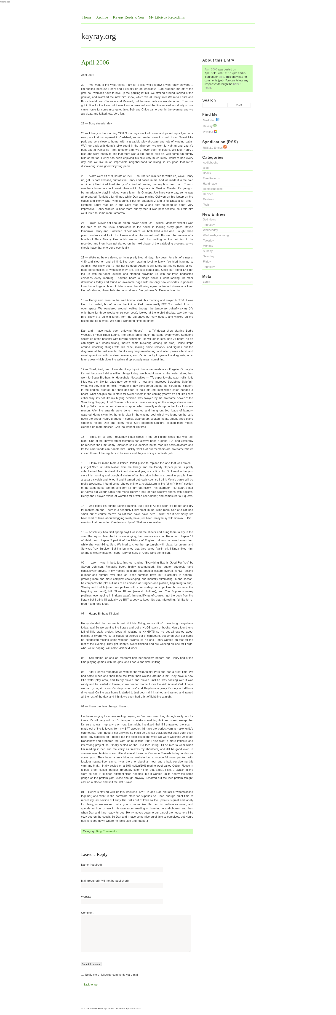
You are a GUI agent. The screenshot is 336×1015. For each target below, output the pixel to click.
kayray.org (98, 36)
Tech (206, 204)
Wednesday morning (216, 235)
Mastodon (5, 1)
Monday (208, 245)
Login (206, 281)
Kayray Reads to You (128, 17)
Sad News (209, 219)
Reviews (208, 199)
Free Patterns (211, 178)
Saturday (208, 256)
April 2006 (211, 69)
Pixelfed (208, 132)
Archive (102, 17)
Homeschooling (213, 189)
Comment (87, 912)
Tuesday (208, 240)
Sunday (208, 251)
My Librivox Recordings (167, 17)
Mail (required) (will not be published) (105, 880)
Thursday (209, 224)
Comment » (110, 831)
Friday (207, 261)
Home (86, 17)
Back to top (90, 984)
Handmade (210, 183)
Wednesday (210, 230)
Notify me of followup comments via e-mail (112, 974)
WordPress (135, 1008)
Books (207, 173)
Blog (221, 76)
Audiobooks (210, 162)
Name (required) (91, 864)
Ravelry (208, 126)
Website (86, 896)
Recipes (208, 194)
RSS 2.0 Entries (213, 147)
